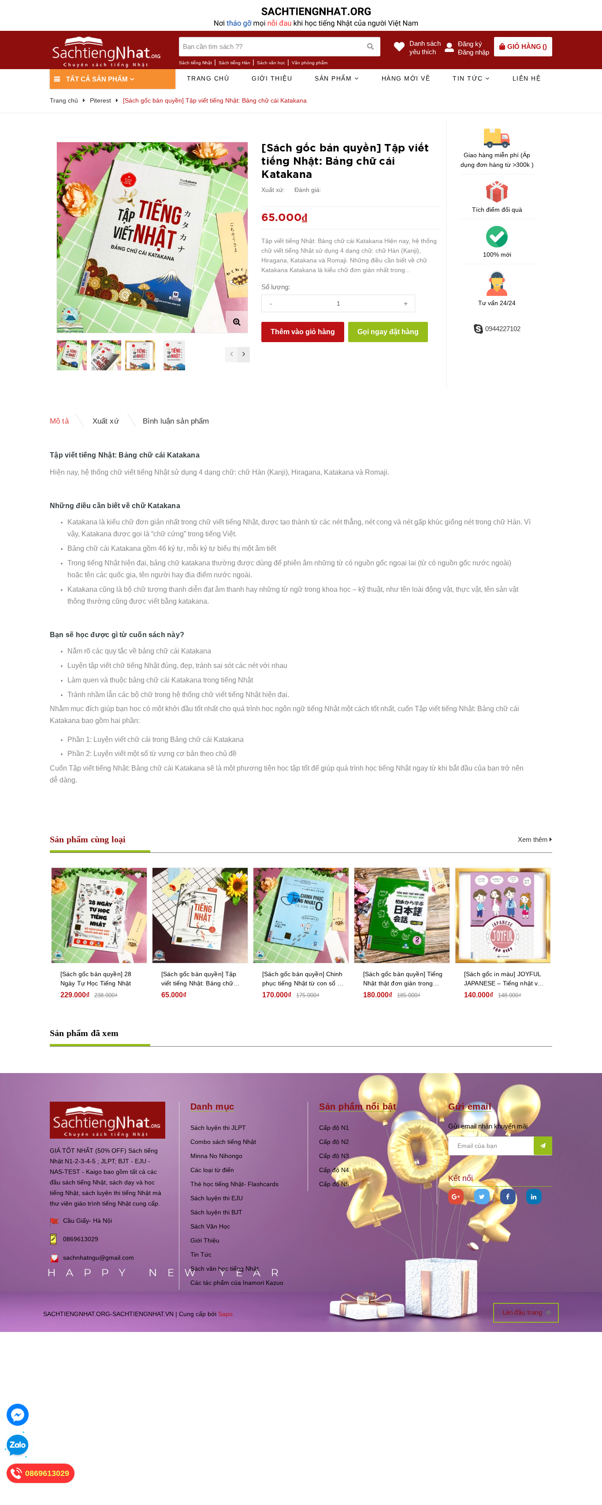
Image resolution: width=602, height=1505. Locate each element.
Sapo (225, 1313)
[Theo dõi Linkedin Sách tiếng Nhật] (534, 1196)
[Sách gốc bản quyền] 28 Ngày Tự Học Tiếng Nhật (95, 978)
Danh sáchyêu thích (425, 47)
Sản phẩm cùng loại (88, 839)
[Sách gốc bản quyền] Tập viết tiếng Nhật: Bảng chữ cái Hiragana (198, 979)
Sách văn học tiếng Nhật (224, 1268)
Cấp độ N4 (334, 1169)
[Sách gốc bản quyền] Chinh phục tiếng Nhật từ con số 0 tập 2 (302, 979)
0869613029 (80, 1239)
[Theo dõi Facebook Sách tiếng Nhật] (508, 1196)
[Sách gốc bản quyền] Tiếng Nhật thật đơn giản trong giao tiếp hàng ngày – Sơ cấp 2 (403, 979)
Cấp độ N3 (334, 1155)
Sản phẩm (334, 78)
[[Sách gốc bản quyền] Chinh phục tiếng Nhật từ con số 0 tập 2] (301, 915)
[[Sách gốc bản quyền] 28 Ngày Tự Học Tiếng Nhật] (99, 915)
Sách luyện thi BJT (216, 1212)
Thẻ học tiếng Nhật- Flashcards (234, 1184)
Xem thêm (534, 839)
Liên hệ (527, 78)
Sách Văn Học (210, 1226)
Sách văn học (271, 62)
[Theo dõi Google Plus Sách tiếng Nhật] (456, 1196)
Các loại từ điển (212, 1169)
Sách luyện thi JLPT (218, 1127)
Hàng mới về (406, 78)
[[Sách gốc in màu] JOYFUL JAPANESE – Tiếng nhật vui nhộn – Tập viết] (502, 915)
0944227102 (502, 328)
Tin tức (469, 78)
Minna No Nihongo (216, 1155)
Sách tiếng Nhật (195, 62)
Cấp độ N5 (334, 1184)
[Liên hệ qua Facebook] (18, 1415)
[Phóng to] (237, 322)
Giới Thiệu (204, 1240)
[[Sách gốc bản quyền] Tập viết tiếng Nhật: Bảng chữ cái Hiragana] (200, 915)
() (527, 46)
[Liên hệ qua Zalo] (18, 1446)
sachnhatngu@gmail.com (98, 1257)
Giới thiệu (272, 78)
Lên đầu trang (523, 1312)
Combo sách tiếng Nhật (223, 1141)
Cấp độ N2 (334, 1141)
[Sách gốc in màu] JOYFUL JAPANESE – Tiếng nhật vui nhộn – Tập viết (503, 979)
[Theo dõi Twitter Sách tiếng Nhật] (482, 1196)
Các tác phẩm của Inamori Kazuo (236, 1282)
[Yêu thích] (240, 149)
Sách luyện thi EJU (216, 1198)
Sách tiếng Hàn (234, 62)
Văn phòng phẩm (309, 62)
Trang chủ (208, 78)
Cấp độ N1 (334, 1127)
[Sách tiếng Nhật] (107, 1119)
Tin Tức (201, 1254)
